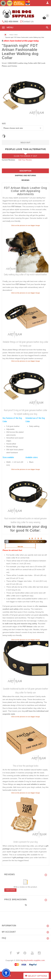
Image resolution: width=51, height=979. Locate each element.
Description (25, 171)
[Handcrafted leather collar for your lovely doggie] (25, 317)
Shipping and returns (25, 175)
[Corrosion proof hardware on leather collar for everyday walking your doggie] (25, 385)
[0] (44, 19)
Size (4, 123)
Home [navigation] (5, 34)
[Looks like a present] (25, 817)
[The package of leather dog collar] (25, 741)
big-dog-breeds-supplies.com (32, 960)
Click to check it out (25, 156)
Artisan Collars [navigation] (13, 34)
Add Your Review (25, 160)
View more (10, 890)
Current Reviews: (8, 160)
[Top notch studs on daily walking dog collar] (25, 249)
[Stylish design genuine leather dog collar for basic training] (25, 664)
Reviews (25, 180)
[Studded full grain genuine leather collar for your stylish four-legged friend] (25, 493)
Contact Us (28, 21)
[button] (47, 27)
